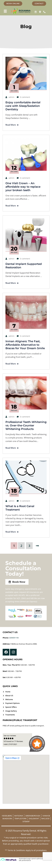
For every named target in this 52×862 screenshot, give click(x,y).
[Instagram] (13, 652)
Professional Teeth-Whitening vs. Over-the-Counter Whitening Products (26, 425)
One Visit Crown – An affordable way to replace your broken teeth (22, 187)
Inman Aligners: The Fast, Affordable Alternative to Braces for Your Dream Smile (25, 345)
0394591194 (14, 637)
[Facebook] (6, 652)
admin (11, 97)
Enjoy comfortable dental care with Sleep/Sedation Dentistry (22, 106)
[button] (5, 11)
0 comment (25, 97)
